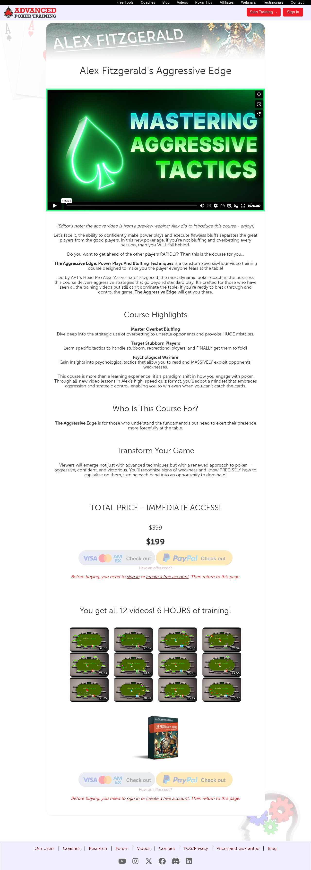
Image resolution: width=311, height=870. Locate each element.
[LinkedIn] (189, 861)
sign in (133, 576)
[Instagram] (135, 861)
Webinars (248, 2)
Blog (166, 2)
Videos (182, 2)
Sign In (293, 12)
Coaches (148, 2)
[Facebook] (162, 861)
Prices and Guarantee (237, 848)
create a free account (167, 576)
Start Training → (264, 12)
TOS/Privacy (195, 848)
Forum (122, 848)
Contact (297, 2)
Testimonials (273, 2)
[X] (149, 861)
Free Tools (125, 2)
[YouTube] (122, 861)
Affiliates (227, 2)
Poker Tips (203, 2)
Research (98, 848)
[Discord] (175, 861)
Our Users (44, 848)
